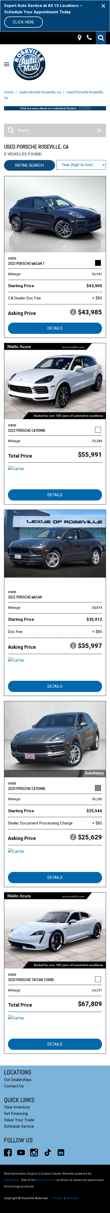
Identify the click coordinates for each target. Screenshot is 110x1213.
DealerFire (11, 1180)
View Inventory (17, 1107)
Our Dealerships (18, 1079)
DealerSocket (46, 1180)
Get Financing (16, 1113)
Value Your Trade (19, 1120)
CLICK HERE (23, 22)
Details (55, 328)
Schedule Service (19, 1126)
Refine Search (29, 165)
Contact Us (14, 1086)
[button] (101, 37)
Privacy (58, 1198)
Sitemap (72, 1198)
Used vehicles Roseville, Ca (40, 92)
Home (9, 92)
